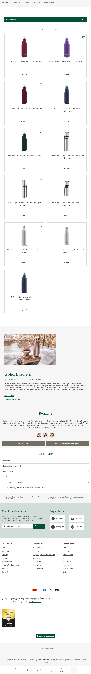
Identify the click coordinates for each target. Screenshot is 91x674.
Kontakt (5, 572)
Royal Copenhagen (70, 568)
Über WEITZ (37, 548)
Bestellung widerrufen (45, 636)
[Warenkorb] (62, 670)
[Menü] (74, 670)
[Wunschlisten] (27, 670)
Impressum (37, 562)
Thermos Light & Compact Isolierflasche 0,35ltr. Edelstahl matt (67, 204)
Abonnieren (39, 526)
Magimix (66, 565)
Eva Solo (66, 551)
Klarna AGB (6, 551)
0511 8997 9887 (23, 443)
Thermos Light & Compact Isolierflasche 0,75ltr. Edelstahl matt (67, 157)
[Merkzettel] (39, 670)
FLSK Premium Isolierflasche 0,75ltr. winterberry (24, 61)
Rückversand (7, 562)
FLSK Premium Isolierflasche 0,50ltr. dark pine (24, 156)
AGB (3, 548)
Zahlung (5, 555)
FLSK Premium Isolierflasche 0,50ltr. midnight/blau (67, 110)
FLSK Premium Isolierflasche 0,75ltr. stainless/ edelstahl (24, 251)
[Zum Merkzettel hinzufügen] (41, 37)
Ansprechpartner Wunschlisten (44, 555)
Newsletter (37, 558)
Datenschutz (37, 565)
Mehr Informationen (35, 602)
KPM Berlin (67, 562)
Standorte (36, 551)
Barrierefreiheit (38, 568)
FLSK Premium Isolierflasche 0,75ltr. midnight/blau (24, 298)
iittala (65, 558)
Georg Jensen (68, 555)
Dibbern (66, 548)
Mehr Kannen (9, 396)
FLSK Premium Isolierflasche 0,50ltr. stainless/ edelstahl (67, 251)
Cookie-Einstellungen (45, 648)
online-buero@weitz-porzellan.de (67, 443)
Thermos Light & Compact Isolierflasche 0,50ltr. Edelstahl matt (24, 204)
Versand (5, 558)
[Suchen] (50, 670)
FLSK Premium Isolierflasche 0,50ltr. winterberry (24, 108)
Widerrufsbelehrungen (10, 565)
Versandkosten (43, 660)
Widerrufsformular (9, 568)
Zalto (65, 572)
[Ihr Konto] (16, 670)
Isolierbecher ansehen (12, 399)
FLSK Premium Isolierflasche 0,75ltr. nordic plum (66, 61)
